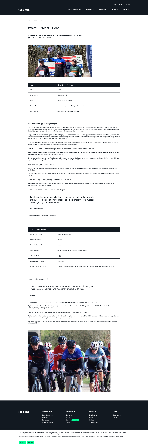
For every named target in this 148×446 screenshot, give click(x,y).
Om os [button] (101, 10)
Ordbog (91, 420)
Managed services (47, 422)
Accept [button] (22, 442)
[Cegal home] (24, 10)
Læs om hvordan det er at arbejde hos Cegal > (42, 216)
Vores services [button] (73, 10)
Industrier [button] (88, 10)
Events (91, 417)
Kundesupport (117, 415)
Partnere (68, 422)
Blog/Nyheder (93, 415)
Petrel (30, 175)
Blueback (41, 168)
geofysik (74, 168)
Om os (68, 417)
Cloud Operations (47, 415)
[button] (115, 4)
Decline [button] (30, 442)
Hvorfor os (69, 415)
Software (45, 417)
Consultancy (45, 420)
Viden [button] (125, 10)
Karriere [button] (113, 10)
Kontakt (120, 4)
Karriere (72, 420)
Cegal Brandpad (94, 422)
